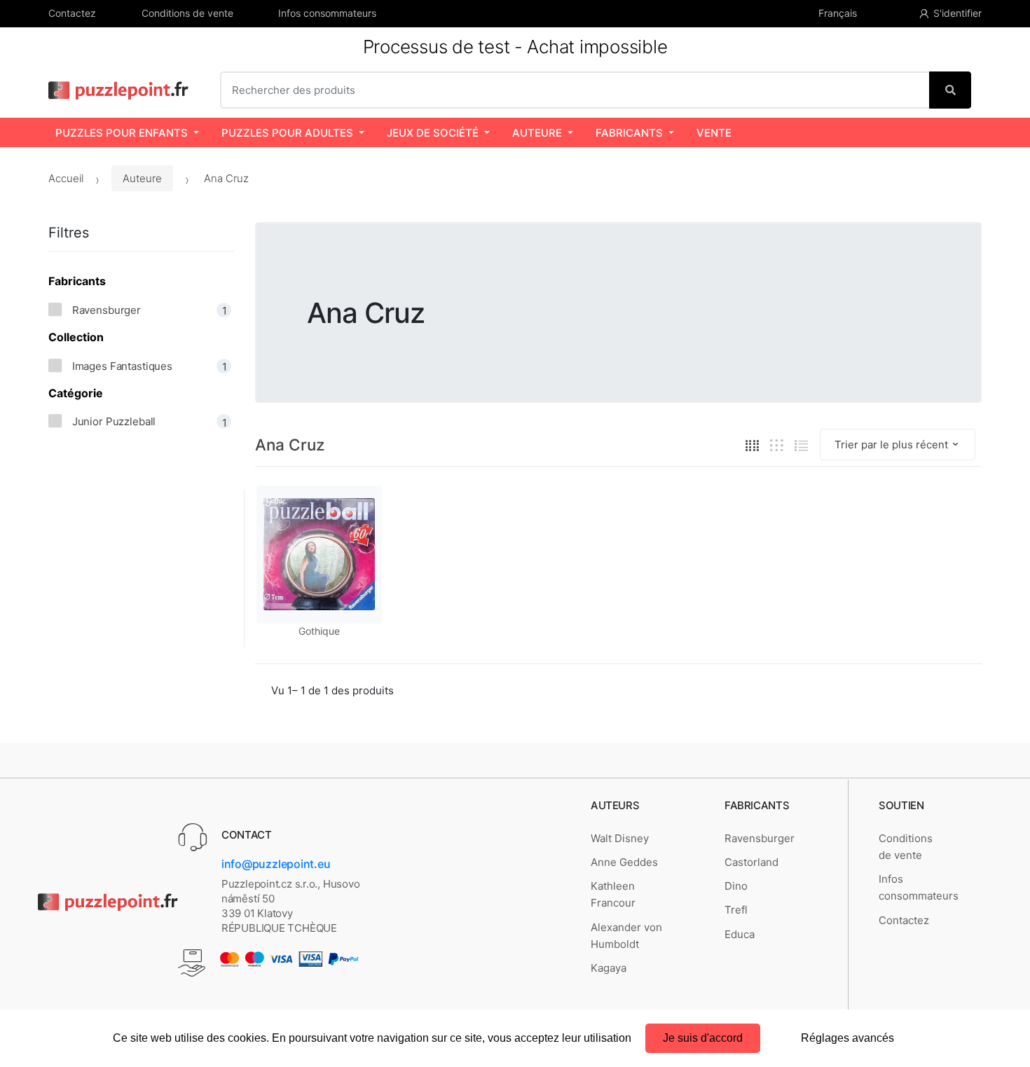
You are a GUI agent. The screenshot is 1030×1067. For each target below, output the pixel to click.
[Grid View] (752, 445)
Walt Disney (620, 838)
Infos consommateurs (327, 13)
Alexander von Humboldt (626, 936)
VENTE (714, 132)
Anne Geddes (624, 862)
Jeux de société (433, 132)
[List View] (801, 445)
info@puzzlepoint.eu (275, 864)
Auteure (537, 132)
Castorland (751, 862)
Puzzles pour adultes (287, 132)
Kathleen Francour (613, 894)
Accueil (65, 178)
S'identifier (957, 13)
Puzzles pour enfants (121, 132)
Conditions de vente (187, 13)
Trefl (736, 909)
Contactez (72, 13)
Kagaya (608, 968)
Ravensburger (760, 838)
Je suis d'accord (703, 1038)
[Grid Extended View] (776, 445)
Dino (736, 886)
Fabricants (629, 132)
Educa (740, 934)
